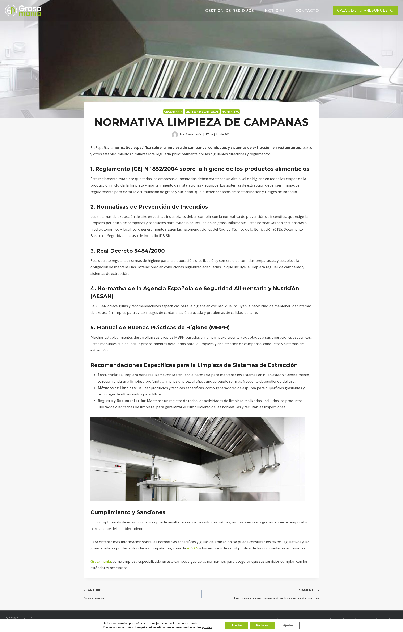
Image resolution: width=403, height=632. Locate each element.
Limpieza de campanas (202, 111)
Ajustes (288, 625)
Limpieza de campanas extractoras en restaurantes (276, 594)
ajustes (207, 627)
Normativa (230, 111)
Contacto (307, 10)
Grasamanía (173, 111)
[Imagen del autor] (175, 134)
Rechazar (262, 625)
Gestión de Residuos (229, 10)
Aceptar (237, 625)
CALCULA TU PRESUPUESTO (365, 10)
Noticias (275, 10)
